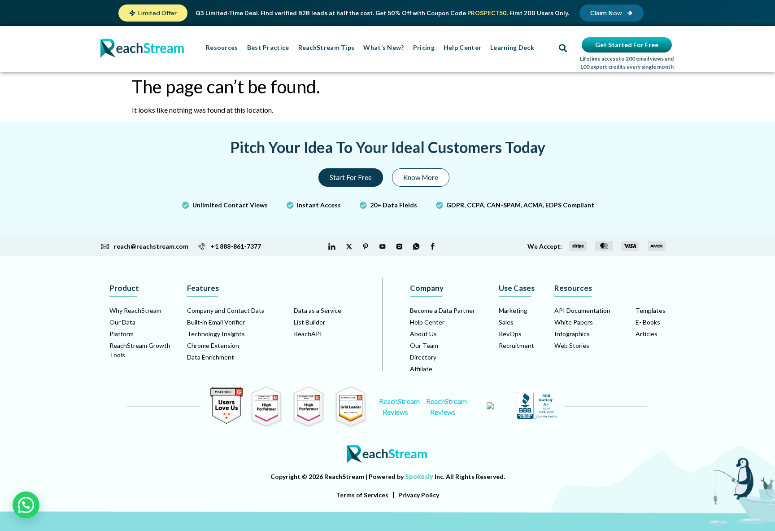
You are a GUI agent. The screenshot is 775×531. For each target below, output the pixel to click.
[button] (152, 13)
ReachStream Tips (326, 47)
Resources (222, 47)
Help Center (462, 47)
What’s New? (383, 47)
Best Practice (268, 47)
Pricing (424, 47)
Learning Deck (512, 47)
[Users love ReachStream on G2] (226, 421)
